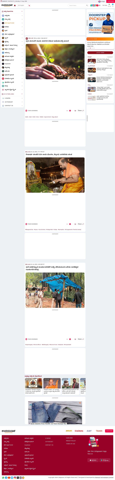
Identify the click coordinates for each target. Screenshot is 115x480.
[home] (7, 5)
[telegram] (12, 477)
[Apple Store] (93, 460)
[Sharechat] (23, 477)
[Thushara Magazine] (89, 430)
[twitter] (17, 477)
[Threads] (20, 477)
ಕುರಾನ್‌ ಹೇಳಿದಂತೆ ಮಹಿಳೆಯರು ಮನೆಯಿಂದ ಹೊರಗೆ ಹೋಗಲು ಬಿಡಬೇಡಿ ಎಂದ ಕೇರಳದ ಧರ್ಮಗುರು (98, 44)
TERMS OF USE (70, 444)
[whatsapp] (3, 477)
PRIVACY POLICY (71, 441)
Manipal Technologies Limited (104, 477)
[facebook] (6, 477)
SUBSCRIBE (110, 1)
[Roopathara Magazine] (79, 430)
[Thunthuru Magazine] (99, 430)
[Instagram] (14, 477)
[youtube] (9, 477)
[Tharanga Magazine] (69, 430)
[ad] (101, 23)
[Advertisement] (55, 23)
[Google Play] (104, 460)
